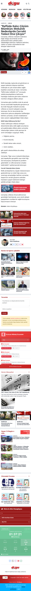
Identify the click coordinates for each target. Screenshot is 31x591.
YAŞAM (19, 9)
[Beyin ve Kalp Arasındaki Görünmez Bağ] (23, 257)
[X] (13, 561)
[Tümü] (29, 476)
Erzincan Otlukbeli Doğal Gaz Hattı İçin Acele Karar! (23, 424)
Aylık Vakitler (5, 554)
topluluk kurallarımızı (15, 318)
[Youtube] (22, 244)
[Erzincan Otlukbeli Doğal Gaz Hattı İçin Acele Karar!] (23, 415)
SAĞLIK (10, 23)
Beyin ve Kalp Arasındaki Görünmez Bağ (22, 262)
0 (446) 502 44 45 (7, 348)
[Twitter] (16, 244)
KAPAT (19, 589)
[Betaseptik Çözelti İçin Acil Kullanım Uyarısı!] (8, 283)
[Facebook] (14, 244)
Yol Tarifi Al (16, 348)
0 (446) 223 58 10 (7, 356)
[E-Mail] (11, 244)
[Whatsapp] (21, 561)
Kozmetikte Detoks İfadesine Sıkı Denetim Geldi (6, 263)
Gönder (4, 313)
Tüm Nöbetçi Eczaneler (16, 366)
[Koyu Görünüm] (26, 4)
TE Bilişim (19, 582)
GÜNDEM (4, 9)
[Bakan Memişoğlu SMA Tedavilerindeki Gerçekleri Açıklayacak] (23, 283)
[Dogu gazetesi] (14, 4)
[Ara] (28, 4)
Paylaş (4, 72)
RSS (6, 577)
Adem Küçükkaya (14, 241)
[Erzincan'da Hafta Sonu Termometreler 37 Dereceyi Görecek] (7, 415)
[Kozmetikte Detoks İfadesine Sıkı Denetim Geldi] (8, 257)
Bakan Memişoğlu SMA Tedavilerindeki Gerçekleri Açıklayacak (22, 290)
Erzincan (4, 421)
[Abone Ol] (29, 72)
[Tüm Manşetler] (29, 372)
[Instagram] (19, 244)
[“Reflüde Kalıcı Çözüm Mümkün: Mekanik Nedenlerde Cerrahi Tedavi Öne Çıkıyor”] (15, 61)
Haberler (3, 23)
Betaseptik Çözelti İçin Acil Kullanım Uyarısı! (7, 289)
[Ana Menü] (1, 3)
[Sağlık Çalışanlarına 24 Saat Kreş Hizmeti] (23, 271)
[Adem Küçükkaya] (5, 242)
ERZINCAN (12, 9)
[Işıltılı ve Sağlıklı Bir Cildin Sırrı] (8, 271)
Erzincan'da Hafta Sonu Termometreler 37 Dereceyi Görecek (6, 424)
